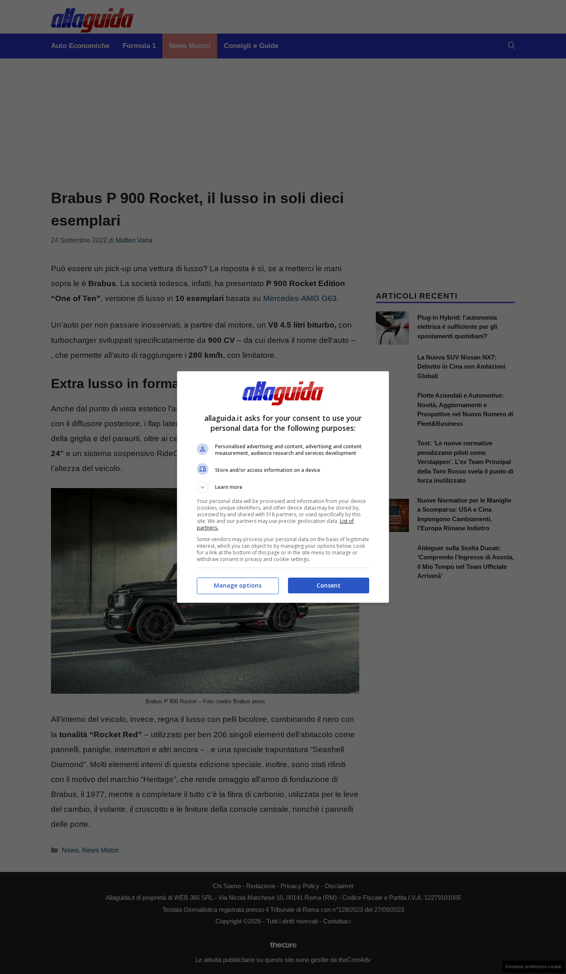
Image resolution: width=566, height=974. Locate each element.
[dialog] (283, 487)
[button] (283, 487)
